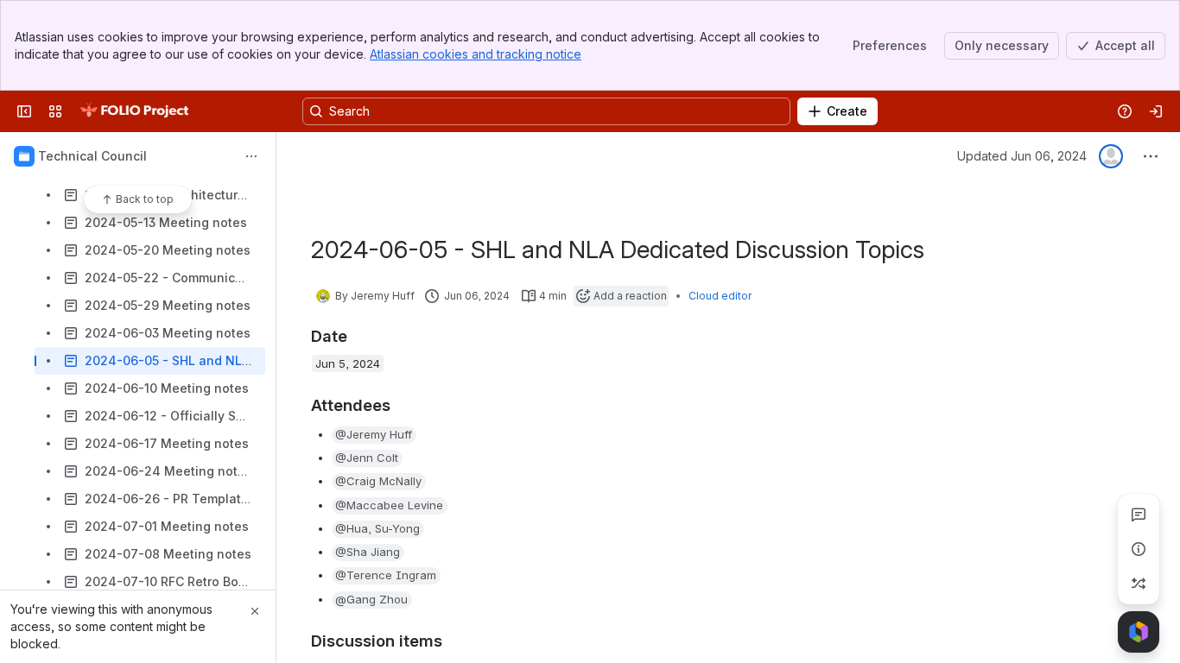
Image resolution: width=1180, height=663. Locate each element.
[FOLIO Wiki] (134, 111)
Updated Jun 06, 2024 (1022, 155)
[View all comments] (1138, 514)
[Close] (254, 611)
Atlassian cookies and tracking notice (475, 54)
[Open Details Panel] (1138, 549)
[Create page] (1138, 583)
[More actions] (251, 156)
